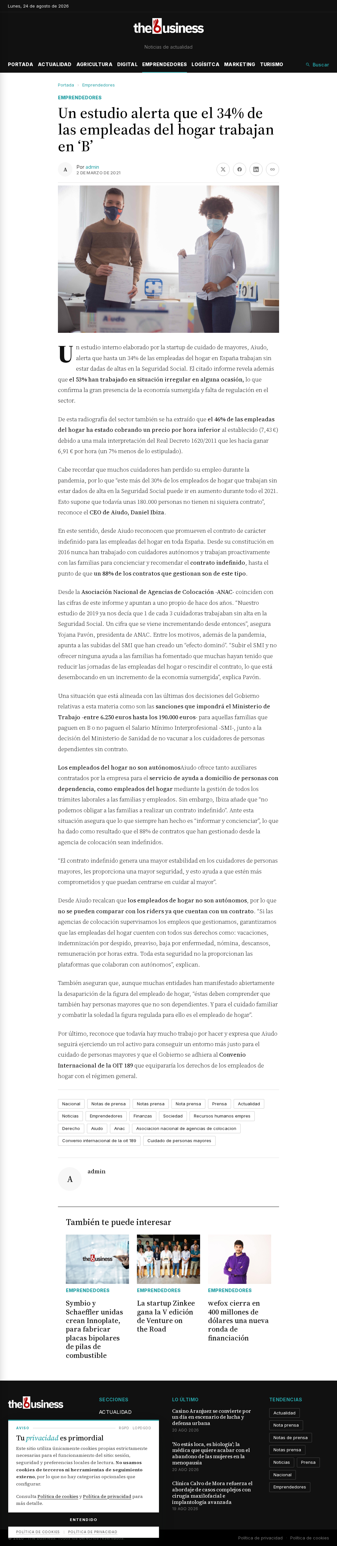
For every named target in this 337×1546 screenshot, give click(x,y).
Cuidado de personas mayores (179, 1140)
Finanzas (143, 1115)
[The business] (168, 27)
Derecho (71, 1128)
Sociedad (173, 1115)
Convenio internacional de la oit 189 (99, 1140)
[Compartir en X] (223, 169)
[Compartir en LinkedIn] (256, 169)
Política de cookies (309, 1537)
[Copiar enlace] (272, 169)
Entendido (83, 1519)
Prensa (219, 1103)
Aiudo (97, 1128)
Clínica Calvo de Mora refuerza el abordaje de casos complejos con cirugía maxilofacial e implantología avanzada (212, 1493)
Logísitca (206, 64)
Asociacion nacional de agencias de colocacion (186, 1128)
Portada (20, 64)
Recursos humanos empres (222, 1115)
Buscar (321, 64)
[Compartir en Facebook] (239, 169)
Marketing (239, 64)
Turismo (271, 64)
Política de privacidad (260, 1537)
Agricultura (94, 64)
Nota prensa (188, 1103)
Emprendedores (164, 64)
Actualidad (55, 64)
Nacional (71, 1103)
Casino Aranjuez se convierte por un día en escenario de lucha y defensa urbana (211, 1417)
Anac (119, 1128)
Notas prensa (151, 1103)
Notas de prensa (108, 1103)
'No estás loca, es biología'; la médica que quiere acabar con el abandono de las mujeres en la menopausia (211, 1453)
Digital (127, 64)
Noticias (70, 1115)
